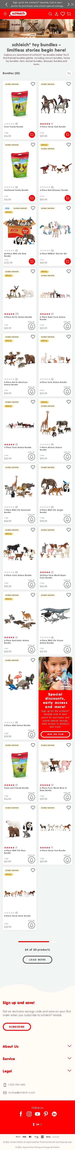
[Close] (72, 4)
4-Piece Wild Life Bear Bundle (15, 851)
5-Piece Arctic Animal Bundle (18, 317)
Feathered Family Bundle (16, 190)
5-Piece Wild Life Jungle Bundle (51, 511)
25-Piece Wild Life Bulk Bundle (15, 255)
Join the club (55, 734)
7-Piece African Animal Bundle (51, 448)
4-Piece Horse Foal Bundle (53, 850)
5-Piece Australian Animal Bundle (16, 641)
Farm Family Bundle (13, 127)
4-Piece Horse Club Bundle (53, 127)
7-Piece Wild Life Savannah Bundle (17, 511)
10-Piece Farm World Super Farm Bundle (53, 576)
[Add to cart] (32, 135)
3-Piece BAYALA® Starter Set (53, 254)
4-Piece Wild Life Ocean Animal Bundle (51, 641)
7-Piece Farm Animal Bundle (17, 447)
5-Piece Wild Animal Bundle (17, 725)
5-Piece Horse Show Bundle (17, 916)
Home (6, 24)
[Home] (22, 13)
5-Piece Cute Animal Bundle (53, 382)
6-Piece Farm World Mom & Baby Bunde (53, 789)
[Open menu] (5, 13)
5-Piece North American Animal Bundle (16, 383)
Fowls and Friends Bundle (16, 788)
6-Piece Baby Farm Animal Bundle (52, 318)
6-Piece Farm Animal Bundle (18, 575)
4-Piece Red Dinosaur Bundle (54, 190)
